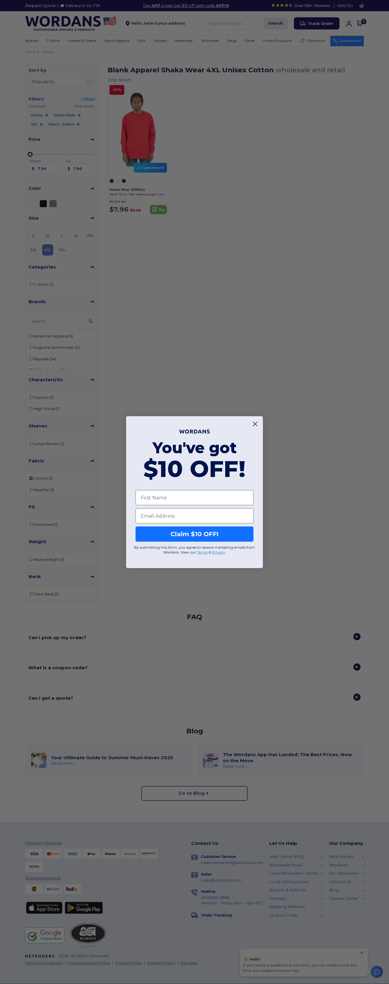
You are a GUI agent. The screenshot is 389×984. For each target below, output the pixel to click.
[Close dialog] (255, 424)
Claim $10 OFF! (194, 534)
